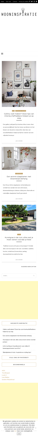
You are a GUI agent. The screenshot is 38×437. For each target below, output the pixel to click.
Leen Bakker (5, 377)
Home (2, 1)
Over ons (8, 1)
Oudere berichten (28, 266)
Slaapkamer (19, 173)
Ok (19, 434)
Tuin (19, 234)
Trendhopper (6, 373)
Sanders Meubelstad (8, 379)
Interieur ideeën (21, 110)
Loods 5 (4, 375)
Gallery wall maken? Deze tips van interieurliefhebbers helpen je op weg (19, 116)
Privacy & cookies (24, 1)
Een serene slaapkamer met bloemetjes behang (17, 335)
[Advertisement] (19, 36)
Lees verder (19, 140)
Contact (15, 1)
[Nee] (36, 428)
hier (15, 431)
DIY (13, 110)
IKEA (3, 370)
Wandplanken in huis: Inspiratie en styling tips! (17, 352)
